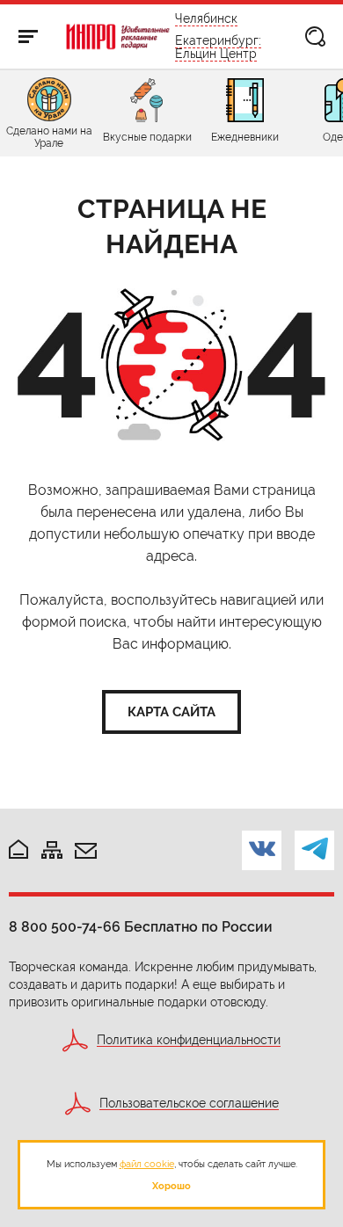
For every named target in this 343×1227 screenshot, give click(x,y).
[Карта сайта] (51, 851)
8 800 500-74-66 (64, 926)
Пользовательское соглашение (189, 1103)
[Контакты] (86, 852)
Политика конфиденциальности (189, 1040)
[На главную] (18, 850)
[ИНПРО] (117, 37)
